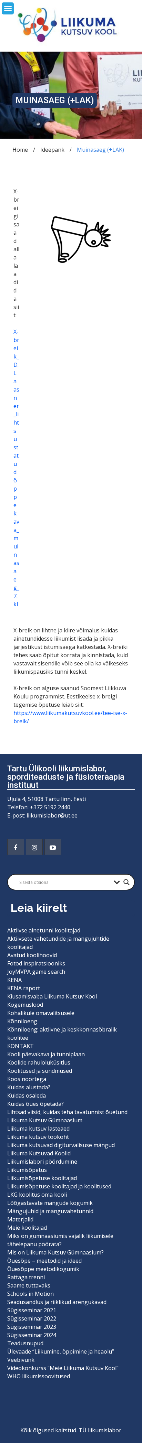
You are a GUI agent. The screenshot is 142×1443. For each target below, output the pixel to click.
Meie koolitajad (27, 1227)
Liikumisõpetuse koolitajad (42, 1178)
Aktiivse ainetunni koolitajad (43, 930)
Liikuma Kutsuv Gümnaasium (44, 1120)
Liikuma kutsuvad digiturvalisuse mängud (61, 1145)
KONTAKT (20, 1046)
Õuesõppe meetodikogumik (43, 1269)
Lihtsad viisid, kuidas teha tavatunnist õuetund (67, 1112)
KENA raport (23, 988)
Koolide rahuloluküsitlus (38, 1062)
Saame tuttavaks (28, 1285)
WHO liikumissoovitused (38, 1376)
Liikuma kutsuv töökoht (38, 1137)
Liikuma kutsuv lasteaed (38, 1128)
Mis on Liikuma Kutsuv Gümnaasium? (55, 1252)
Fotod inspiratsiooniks (36, 963)
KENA (14, 980)
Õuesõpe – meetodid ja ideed (44, 1260)
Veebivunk (20, 1360)
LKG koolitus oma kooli (37, 1194)
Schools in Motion (30, 1293)
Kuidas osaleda (26, 1095)
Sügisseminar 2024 (31, 1335)
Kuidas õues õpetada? (35, 1104)
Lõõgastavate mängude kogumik (50, 1203)
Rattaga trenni (26, 1277)
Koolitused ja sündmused (39, 1071)
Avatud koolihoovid (32, 955)
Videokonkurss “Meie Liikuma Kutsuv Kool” (63, 1368)
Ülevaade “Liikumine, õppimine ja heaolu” (60, 1351)
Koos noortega (26, 1079)
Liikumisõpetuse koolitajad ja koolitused (59, 1186)
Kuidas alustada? (28, 1087)
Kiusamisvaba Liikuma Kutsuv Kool (52, 996)
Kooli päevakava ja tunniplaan (46, 1054)
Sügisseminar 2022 (31, 1318)
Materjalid (20, 1219)
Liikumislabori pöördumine (42, 1161)
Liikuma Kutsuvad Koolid (39, 1153)
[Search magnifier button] (126, 882)
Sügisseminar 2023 (31, 1326)
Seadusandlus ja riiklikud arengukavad (56, 1302)
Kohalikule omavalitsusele (40, 1013)
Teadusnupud (25, 1343)
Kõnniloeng (22, 1021)
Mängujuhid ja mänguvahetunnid (50, 1211)
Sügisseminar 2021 (31, 1310)
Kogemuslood (25, 1004)
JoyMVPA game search (36, 971)
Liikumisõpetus (27, 1170)
